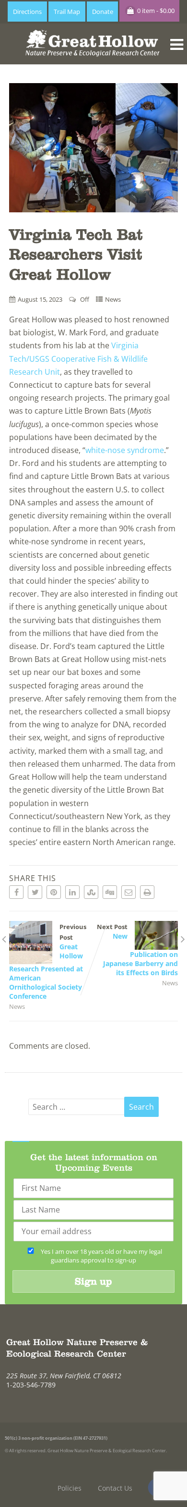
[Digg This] (110, 892)
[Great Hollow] (94, 59)
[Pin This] (54, 892)
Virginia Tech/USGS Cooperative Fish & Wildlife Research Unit (78, 358)
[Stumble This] (91, 892)
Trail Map (67, 11)
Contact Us (115, 1488)
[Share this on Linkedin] (72, 892)
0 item (155, 10)
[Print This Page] (147, 892)
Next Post (137, 949)
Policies (70, 1488)
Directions (27, 11)
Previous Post (47, 961)
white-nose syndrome (124, 450)
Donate (102, 11)
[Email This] (128, 892)
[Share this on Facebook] (16, 892)
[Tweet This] (35, 892)
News (113, 299)
